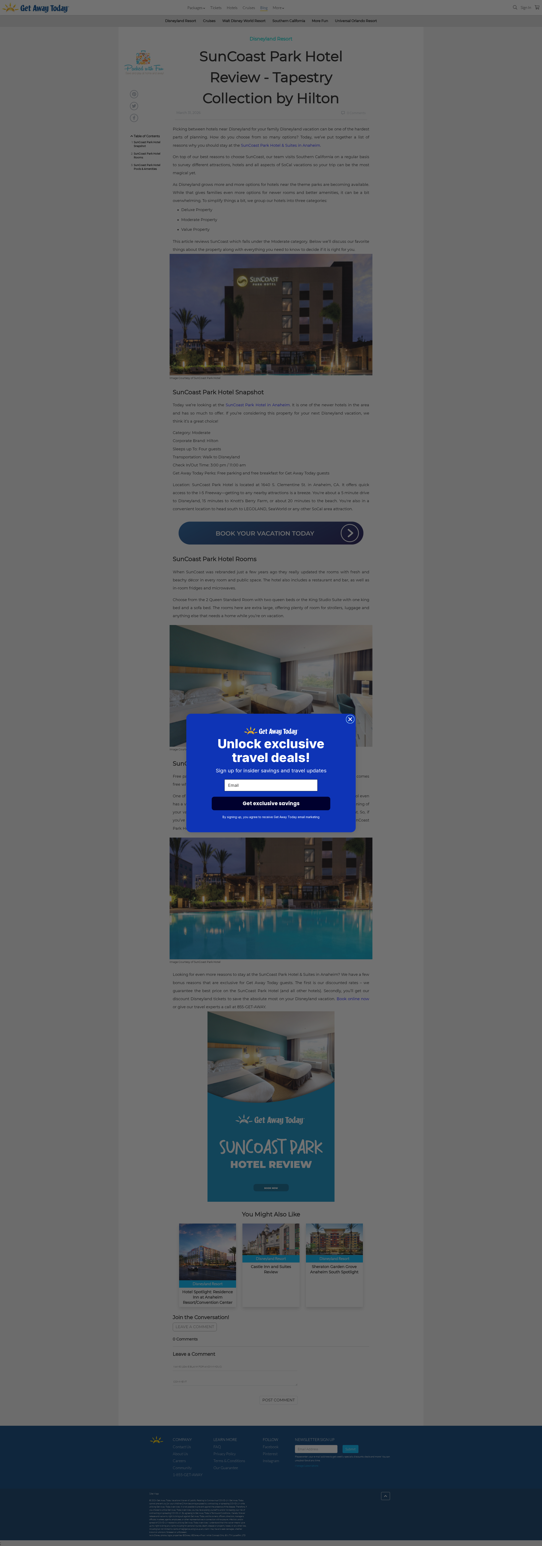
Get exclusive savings (271, 803)
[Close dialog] (350, 719)
